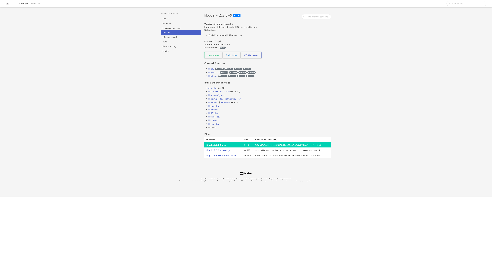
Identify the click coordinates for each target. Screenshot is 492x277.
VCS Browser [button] (251, 55)
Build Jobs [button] (231, 55)
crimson (166, 32)
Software (23, 3)
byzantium (167, 23)
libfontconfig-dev (216, 95)
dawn (164, 41)
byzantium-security (171, 27)
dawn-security (169, 46)
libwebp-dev (214, 116)
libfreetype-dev (215, 98)
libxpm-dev (213, 123)
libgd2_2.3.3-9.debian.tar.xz (221, 155)
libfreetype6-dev (233, 98)
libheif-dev (213, 102)
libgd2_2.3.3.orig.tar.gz (218, 150)
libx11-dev (213, 120)
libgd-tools (213, 72)
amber (165, 18)
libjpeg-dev (213, 105)
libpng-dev (213, 109)
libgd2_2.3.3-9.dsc (216, 144)
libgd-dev (212, 75)
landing (165, 50)
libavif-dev (213, 91)
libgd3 (211, 68)
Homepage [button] (213, 55)
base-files (225, 91)
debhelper (213, 87)
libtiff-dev (213, 113)
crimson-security (170, 37)
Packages (35, 3)
